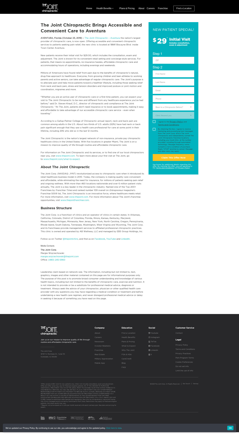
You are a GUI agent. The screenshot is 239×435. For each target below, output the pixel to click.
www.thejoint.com (65, 156)
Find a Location (184, 8)
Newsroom (99, 342)
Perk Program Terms (185, 358)
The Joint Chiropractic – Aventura (102, 38)
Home (89, 8)
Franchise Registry (77, 418)
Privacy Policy (176, 122)
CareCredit (126, 359)
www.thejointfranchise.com (75, 200)
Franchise (163, 8)
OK (230, 428)
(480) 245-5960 (56, 260)
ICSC (105, 418)
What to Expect (129, 346)
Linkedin (154, 350)
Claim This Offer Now (173, 157)
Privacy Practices (183, 353)
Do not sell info (182, 366)
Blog (124, 363)
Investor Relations (102, 346)
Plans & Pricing (127, 8)
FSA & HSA (127, 354)
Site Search (186, 383)
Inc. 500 (43, 418)
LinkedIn (125, 239)
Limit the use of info (184, 371)
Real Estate (100, 354)
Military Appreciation (104, 359)
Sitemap (195, 383)
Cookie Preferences (184, 362)
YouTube (111, 239)
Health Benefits (104, 8)
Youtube (154, 333)
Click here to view (113, 428)
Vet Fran (91, 418)
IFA (58, 418)
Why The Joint (128, 350)
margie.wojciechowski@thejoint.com (60, 256)
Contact (179, 333)
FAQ (124, 367)
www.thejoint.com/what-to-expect (62, 159)
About (141, 8)
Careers (151, 8)
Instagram (155, 337)
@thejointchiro (70, 239)
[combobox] (173, 107)
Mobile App (100, 363)
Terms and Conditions (168, 125)
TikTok (153, 342)
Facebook (100, 239)
